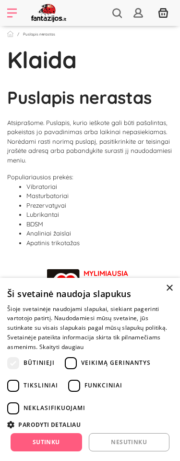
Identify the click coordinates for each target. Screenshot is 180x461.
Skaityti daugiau (61, 347)
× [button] (169, 288)
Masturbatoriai (47, 195)
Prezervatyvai (46, 205)
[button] (90, 424)
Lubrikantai (42, 214)
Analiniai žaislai (48, 233)
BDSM (34, 224)
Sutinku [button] (46, 442)
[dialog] (90, 369)
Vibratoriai (41, 186)
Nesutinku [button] (129, 442)
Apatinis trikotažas (53, 243)
